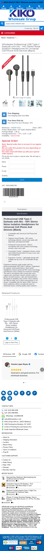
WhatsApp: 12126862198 (14, 416)
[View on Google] (7, 364)
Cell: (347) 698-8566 (11, 413)
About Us (6, 437)
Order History (7, 462)
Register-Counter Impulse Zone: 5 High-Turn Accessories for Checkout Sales (21, 491)
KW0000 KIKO (16, 128)
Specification (22, 214)
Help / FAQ (6, 465)
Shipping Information (10, 440)
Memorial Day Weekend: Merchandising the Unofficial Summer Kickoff (21, 478)
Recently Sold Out (9, 470)
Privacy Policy (8, 447)
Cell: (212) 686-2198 (11, 410)
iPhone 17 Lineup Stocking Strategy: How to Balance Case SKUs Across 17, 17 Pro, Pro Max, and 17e (23, 499)
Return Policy (7, 445)
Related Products (11, 293)
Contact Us (7, 460)
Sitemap (6, 467)
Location (6, 442)
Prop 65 (5, 452)
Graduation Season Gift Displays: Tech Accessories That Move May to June (19, 484)
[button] (2, 369)
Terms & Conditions (9, 450)
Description (22, 209)
